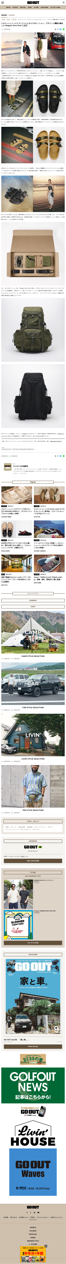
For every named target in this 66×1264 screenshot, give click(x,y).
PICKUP (15, 7)
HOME (3, 19)
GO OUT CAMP (55, 7)
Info (61, 5)
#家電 (7, 827)
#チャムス (13, 827)
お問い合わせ (13, 1217)
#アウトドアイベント (40, 827)
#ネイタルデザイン (25, 829)
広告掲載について (23, 1217)
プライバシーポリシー (43, 1217)
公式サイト (26, 433)
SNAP (30, 7)
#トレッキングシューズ (12, 829)
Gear (11, 5)
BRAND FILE (33, 1241)
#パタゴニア (36, 829)
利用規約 (32, 1217)
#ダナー (50, 827)
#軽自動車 (30, 827)
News (8, 7)
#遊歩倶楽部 (21, 827)
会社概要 (5, 1217)
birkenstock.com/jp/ (55, 441)
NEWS (8, 19)
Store (36, 7)
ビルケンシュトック (6, 449)
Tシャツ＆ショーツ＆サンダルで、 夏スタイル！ (23, 449)
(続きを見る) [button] (23, 473)
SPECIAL (23, 7)
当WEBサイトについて (56, 1217)
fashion (14, 19)
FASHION (12, 15)
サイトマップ (33, 1219)
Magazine (44, 7)
